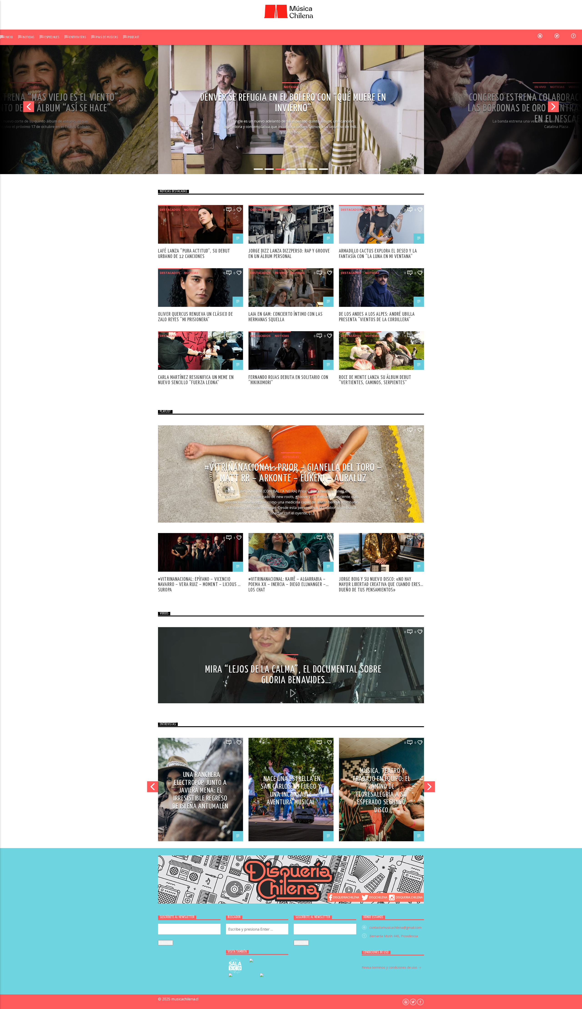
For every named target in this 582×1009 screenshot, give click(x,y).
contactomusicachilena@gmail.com (395, 927)
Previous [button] (17, 108)
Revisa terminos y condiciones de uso (390, 967)
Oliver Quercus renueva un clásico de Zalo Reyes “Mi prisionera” (195, 317)
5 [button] (301, 169)
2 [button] (269, 169)
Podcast (133, 37)
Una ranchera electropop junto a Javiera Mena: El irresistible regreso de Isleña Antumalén (200, 790)
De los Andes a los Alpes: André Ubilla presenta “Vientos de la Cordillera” (377, 317)
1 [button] (258, 169)
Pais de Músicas (107, 37)
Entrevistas (77, 37)
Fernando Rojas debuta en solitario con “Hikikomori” (288, 380)
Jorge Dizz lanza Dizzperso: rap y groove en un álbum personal (289, 254)
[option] (291, 108)
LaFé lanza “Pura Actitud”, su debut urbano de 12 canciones (194, 254)
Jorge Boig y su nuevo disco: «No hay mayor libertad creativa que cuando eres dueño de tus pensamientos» (379, 582)
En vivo (274, 87)
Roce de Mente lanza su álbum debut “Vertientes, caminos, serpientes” (375, 380)
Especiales (52, 37)
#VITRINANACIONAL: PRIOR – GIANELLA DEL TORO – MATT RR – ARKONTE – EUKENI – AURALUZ (293, 473)
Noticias (28, 37)
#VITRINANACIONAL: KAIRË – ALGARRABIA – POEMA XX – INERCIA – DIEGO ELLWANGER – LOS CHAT (287, 582)
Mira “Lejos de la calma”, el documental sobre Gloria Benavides (293, 675)
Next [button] (565, 108)
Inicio (9, 37)
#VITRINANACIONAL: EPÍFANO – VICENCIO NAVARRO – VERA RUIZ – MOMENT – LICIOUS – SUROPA (199, 582)
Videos (308, 87)
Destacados (170, 210)
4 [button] (291, 169)
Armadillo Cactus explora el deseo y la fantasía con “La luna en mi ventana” (378, 254)
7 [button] (323, 169)
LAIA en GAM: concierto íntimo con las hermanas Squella (285, 317)
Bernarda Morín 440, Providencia (393, 936)
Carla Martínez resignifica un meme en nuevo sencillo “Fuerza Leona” (196, 380)
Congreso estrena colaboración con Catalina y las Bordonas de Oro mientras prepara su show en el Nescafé (293, 103)
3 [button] (280, 169)
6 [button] (312, 169)
